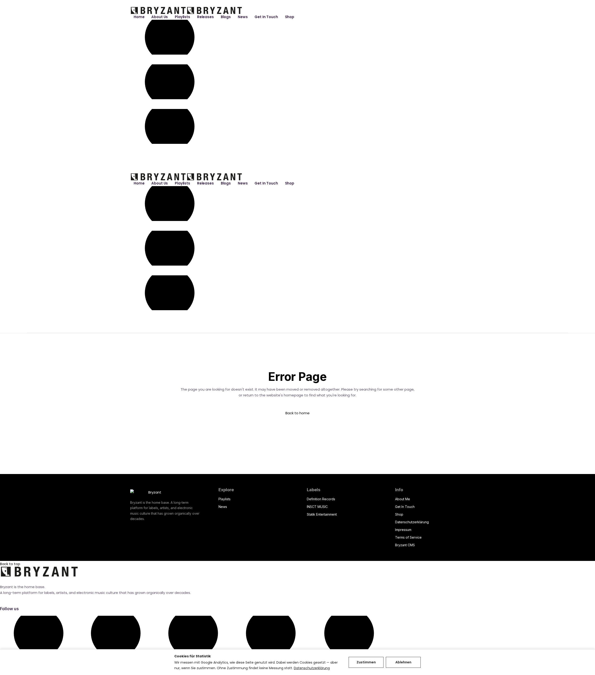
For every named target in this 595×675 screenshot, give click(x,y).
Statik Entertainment (322, 514)
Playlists (224, 499)
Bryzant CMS (405, 545)
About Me (402, 499)
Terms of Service (408, 537)
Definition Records (321, 499)
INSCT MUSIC (317, 507)
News (222, 507)
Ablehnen (403, 662)
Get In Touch (405, 507)
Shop (399, 514)
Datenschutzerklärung (412, 522)
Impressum (403, 530)
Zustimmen (366, 662)
